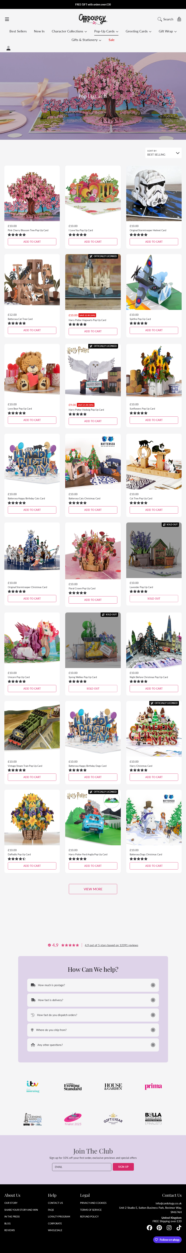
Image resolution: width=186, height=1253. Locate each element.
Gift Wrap (166, 31)
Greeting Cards (137, 31)
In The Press (12, 1216)
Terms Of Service (91, 1209)
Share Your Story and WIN (21, 1209)
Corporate (55, 1223)
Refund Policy (89, 1216)
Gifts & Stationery (85, 40)
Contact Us (55, 1202)
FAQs (51, 1209)
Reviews (9, 1230)
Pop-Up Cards (105, 31)
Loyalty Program (59, 1216)
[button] (7, 19)
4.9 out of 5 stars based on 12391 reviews (111, 945)
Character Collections (68, 31)
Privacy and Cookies (93, 1202)
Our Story (10, 1202)
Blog (7, 1223)
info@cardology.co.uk (169, 1203)
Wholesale (55, 1230)
